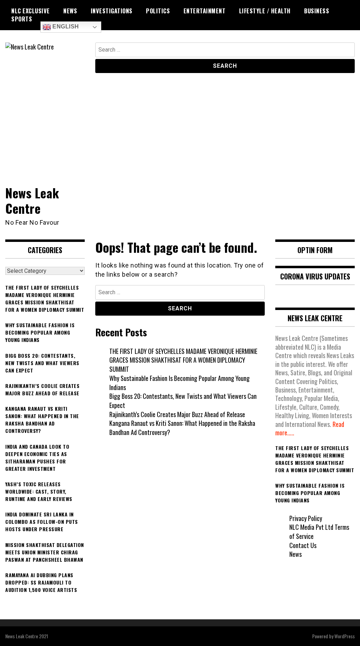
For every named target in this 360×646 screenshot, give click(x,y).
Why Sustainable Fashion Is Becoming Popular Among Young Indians (179, 383)
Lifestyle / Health (265, 11)
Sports (21, 19)
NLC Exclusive (30, 11)
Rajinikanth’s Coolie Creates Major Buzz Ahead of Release (177, 414)
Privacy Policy (305, 518)
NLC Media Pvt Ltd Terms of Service (319, 531)
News (70, 11)
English (65, 26)
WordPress (344, 636)
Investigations (112, 11)
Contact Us (302, 545)
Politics (158, 11)
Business (316, 11)
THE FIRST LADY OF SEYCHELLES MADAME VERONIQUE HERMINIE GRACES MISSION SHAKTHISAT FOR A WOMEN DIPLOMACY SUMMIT (183, 360)
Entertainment (205, 11)
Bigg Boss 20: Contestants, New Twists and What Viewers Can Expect (183, 400)
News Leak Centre (32, 200)
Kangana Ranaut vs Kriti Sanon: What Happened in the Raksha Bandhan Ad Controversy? (182, 427)
